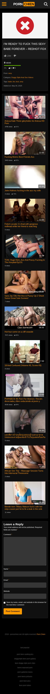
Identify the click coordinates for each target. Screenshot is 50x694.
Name (6, 569)
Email (6, 580)
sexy (10, 73)
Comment (8, 535)
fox (14, 82)
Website (7, 591)
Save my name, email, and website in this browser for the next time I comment (26, 603)
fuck (17, 82)
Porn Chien (41, 634)
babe (10, 82)
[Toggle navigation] (4, 4)
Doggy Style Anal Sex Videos (22, 77)
